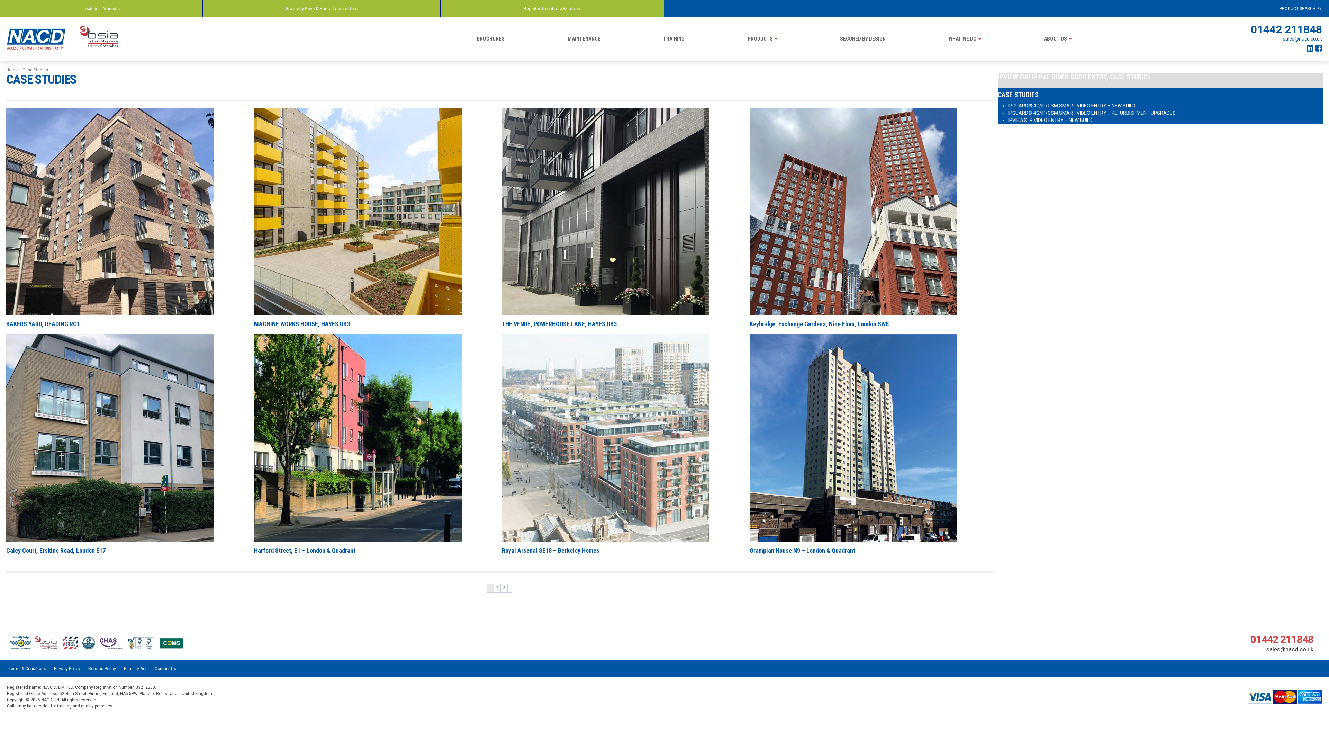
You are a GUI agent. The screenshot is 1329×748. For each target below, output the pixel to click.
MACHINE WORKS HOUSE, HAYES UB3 (302, 324)
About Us (1055, 39)
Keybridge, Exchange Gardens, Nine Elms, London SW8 (819, 324)
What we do (963, 39)
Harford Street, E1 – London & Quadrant (304, 550)
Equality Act (135, 668)
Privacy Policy (67, 668)
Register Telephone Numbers (552, 8)
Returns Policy (102, 668)
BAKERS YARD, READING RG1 (43, 324)
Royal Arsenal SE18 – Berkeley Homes (550, 550)
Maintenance (584, 39)
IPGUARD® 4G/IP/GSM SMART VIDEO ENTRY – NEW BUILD (1072, 105)
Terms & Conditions (27, 668)
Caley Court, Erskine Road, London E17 (56, 550)
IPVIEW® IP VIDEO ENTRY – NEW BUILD (1050, 120)
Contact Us (165, 668)
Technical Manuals (101, 8)
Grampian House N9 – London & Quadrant (802, 550)
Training (674, 39)
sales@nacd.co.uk (1302, 39)
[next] (510, 586)
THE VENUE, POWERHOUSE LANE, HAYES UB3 (559, 324)
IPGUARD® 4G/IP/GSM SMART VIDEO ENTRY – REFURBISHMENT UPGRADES (1092, 113)
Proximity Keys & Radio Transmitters (322, 8)
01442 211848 (1286, 29)
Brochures (491, 39)
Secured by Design (863, 39)
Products (760, 39)
